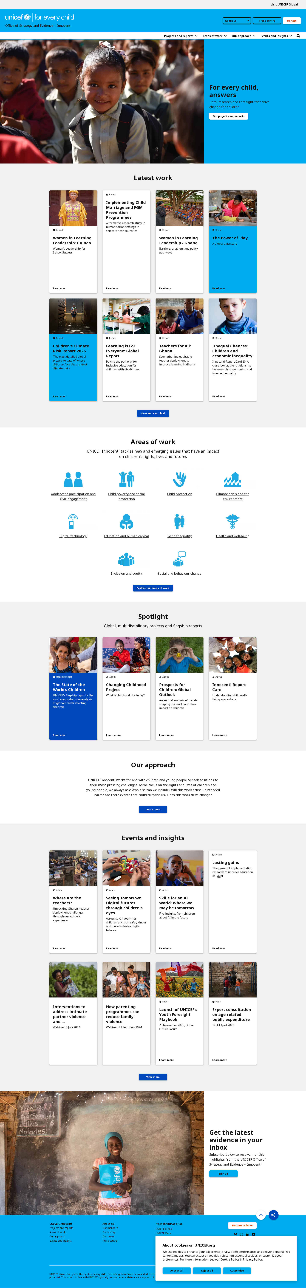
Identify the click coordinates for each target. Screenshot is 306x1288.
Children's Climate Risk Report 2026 (71, 348)
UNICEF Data (163, 1233)
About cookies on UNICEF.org (189, 1245)
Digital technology (73, 536)
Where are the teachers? (67, 900)
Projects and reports (61, 1228)
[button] (274, 1215)
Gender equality (180, 536)
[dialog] (226, 1258)
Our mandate (110, 1228)
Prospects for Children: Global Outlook (175, 689)
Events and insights (60, 1240)
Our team (108, 1236)
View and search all (153, 413)
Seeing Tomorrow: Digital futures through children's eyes (124, 905)
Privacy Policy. (253, 1259)
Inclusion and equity (126, 573)
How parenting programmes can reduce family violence (123, 1014)
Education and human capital (126, 536)
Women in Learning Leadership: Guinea (72, 240)
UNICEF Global (164, 1229)
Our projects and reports (229, 116)
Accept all (176, 1270)
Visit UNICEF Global (284, 4)
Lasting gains (225, 862)
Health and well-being (233, 536)
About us (108, 1223)
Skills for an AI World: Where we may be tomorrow (176, 902)
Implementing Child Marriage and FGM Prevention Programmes (126, 210)
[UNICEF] (39, 17)
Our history (109, 1232)
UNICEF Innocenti (60, 1223)
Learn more (153, 809)
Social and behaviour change (179, 573)
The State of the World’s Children (69, 687)
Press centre (267, 20)
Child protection (179, 494)
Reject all (207, 1270)
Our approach (57, 1236)
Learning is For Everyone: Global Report (122, 350)
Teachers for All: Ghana (175, 348)
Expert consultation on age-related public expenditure (231, 1014)
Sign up (223, 1173)
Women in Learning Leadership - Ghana (178, 240)
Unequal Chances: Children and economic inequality (232, 350)
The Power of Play (230, 237)
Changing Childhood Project (126, 687)
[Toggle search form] (298, 36)
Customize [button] (237, 1270)
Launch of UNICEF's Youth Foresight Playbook (178, 1014)
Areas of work (57, 1232)
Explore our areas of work (153, 588)
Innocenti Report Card (229, 687)
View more (153, 1077)
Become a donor (242, 1225)
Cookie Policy (229, 1259)
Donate (292, 20)
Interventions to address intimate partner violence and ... (70, 1014)
